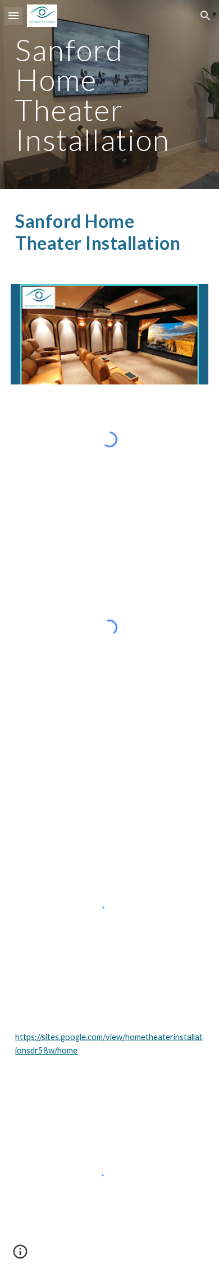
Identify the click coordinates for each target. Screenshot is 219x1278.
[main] (109, 94)
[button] (13, 15)
